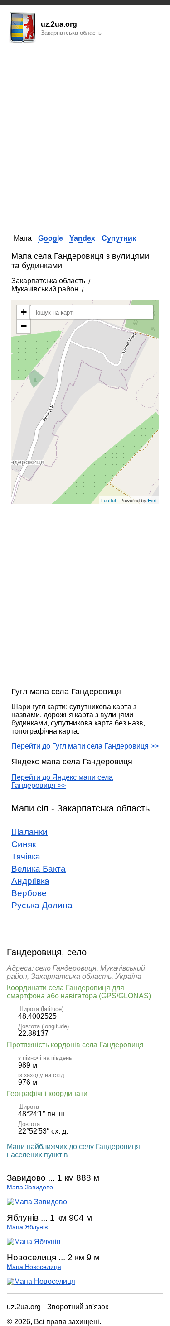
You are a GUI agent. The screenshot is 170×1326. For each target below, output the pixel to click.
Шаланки (29, 832)
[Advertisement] (85, 136)
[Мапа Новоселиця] (41, 1281)
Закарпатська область (48, 281)
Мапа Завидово (30, 1187)
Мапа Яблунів (27, 1227)
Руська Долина (42, 905)
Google (50, 238)
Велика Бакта (38, 868)
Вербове (29, 893)
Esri (152, 500)
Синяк (23, 844)
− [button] (24, 326)
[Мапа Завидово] (37, 1202)
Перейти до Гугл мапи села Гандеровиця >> (85, 746)
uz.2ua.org (24, 1307)
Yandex (82, 238)
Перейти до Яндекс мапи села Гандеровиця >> (62, 781)
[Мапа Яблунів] (34, 1241)
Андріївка (30, 881)
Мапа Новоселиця (34, 1267)
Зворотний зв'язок (77, 1307)
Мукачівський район (44, 289)
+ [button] (24, 312)
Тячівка (25, 856)
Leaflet (108, 500)
